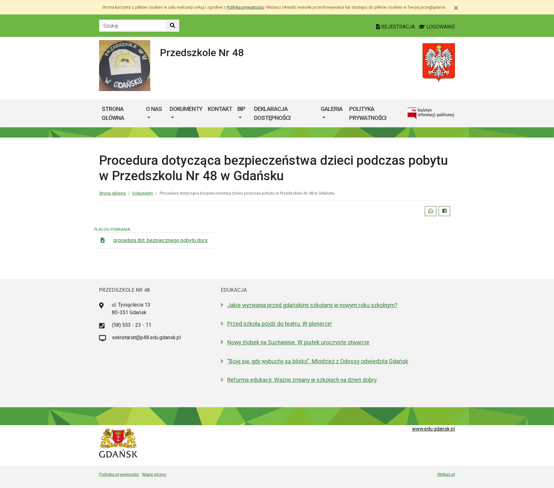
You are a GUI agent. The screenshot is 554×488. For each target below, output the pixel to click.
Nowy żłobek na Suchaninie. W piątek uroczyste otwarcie (298, 342)
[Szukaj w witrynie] (172, 26)
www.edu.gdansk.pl (433, 429)
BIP (241, 108)
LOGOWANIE (440, 27)
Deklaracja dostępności (272, 113)
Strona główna (113, 113)
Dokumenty (186, 108)
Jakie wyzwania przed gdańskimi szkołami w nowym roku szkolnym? (312, 305)
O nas (154, 108)
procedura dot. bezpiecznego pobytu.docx (160, 240)
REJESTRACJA (398, 27)
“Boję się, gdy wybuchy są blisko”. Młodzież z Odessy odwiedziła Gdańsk (317, 361)
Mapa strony (154, 474)
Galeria (331, 108)
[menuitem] (155, 113)
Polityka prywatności (367, 113)
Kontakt (220, 108)
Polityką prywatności (245, 7)
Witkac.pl (446, 474)
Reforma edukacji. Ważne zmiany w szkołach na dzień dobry (302, 380)
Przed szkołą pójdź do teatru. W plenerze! (279, 324)
